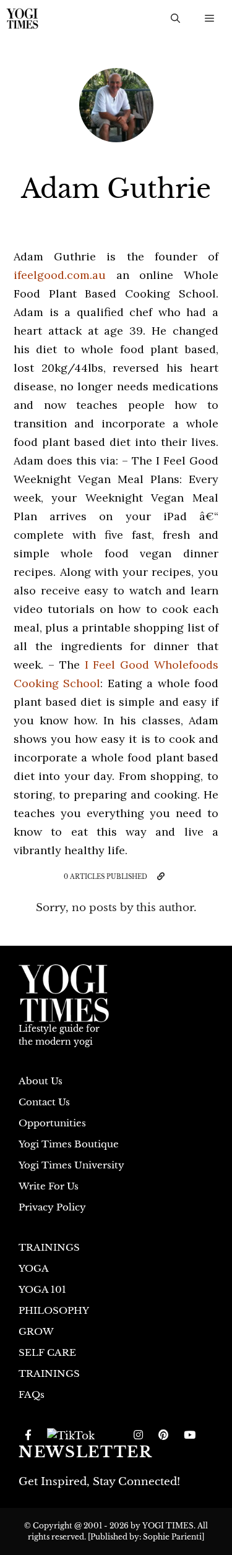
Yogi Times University (71, 1165)
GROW (36, 1331)
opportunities (52, 1123)
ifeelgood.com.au (60, 275)
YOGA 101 (42, 1289)
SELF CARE (47, 1352)
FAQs (32, 1394)
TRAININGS (49, 1247)
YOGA (34, 1268)
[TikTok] (71, 1436)
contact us (44, 1102)
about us (40, 1081)
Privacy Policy (52, 1207)
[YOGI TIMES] (22, 18)
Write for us (49, 1186)
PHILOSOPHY (54, 1310)
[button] (175, 18)
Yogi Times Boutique (69, 1144)
